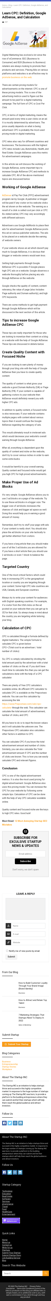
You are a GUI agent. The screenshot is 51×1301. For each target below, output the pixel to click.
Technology (7, 1191)
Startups (6, 1250)
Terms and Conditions (26, 1288)
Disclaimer (10, 1288)
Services (6, 1201)
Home (4, 5)
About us (6, 1242)
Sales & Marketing (25, 1025)
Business (22, 993)
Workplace (7, 1069)
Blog (10, 5)
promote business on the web (17, 77)
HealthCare (7, 1212)
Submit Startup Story (11, 1255)
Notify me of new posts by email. (24, 951)
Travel (5, 1206)
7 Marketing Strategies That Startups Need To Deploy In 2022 (31, 1018)
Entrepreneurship (10, 1064)
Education (6, 1194)
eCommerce (7, 1204)
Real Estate (7, 1196)
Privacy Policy (35, 1286)
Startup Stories (9, 1066)
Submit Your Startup (18, 1044)
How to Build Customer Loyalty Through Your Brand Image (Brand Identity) (33, 986)
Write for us (7, 1247)
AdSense (6, 195)
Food (4, 1209)
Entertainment (8, 1214)
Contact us (7, 1245)
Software (6, 1199)
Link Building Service (11, 1258)
